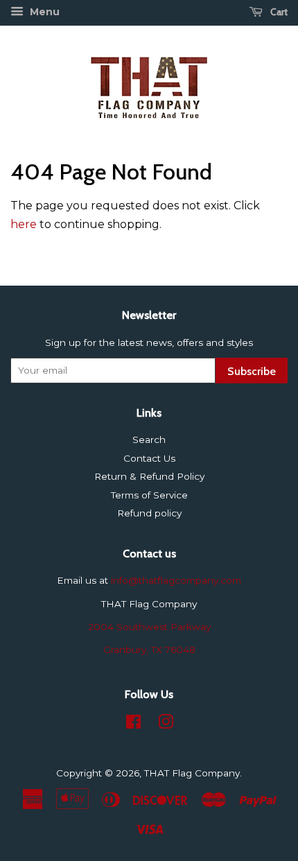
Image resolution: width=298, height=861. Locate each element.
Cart (278, 12)
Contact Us (149, 458)
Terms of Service (149, 495)
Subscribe (251, 371)
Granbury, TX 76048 (149, 649)
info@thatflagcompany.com (176, 580)
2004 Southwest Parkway (149, 626)
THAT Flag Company (192, 773)
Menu (43, 12)
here (23, 224)
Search (149, 439)
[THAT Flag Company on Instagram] (165, 724)
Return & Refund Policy (149, 476)
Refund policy (149, 513)
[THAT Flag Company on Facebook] (133, 724)
